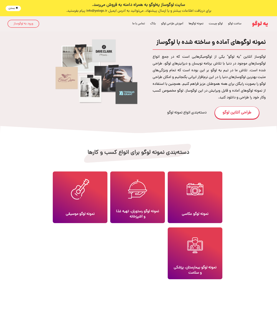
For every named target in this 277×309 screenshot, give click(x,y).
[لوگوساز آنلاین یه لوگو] (260, 24)
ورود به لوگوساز (23, 23)
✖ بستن (13, 8)
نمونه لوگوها (196, 23)
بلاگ (153, 23)
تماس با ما (138, 23)
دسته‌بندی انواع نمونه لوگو (187, 112)
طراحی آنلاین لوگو (237, 112)
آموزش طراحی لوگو (172, 23)
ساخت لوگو (234, 23)
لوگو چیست (216, 23)
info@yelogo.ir (96, 11)
